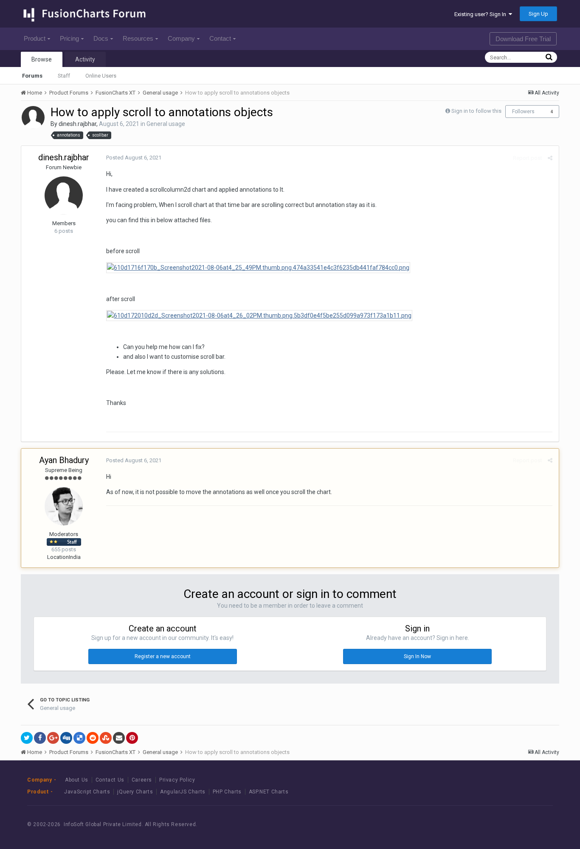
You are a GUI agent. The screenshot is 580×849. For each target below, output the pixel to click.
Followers (523, 112)
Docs (100, 38)
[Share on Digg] (66, 738)
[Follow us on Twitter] (516, 824)
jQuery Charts (135, 792)
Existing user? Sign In (481, 14)
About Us (76, 780)
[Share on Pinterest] (132, 738)
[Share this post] (550, 158)
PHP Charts (227, 792)
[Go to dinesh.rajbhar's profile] (33, 117)
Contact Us (110, 780)
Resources (138, 38)
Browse (41, 59)
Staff (64, 76)
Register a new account (163, 656)
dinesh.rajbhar (77, 123)
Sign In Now (417, 656)
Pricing (69, 38)
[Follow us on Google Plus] (535, 824)
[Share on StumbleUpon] (106, 738)
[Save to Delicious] (79, 738)
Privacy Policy (177, 780)
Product (34, 38)
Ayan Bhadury (64, 460)
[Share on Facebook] (40, 738)
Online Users (100, 76)
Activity (85, 59)
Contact (220, 38)
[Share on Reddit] (93, 738)
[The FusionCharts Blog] (478, 824)
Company (181, 38)
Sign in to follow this (476, 111)
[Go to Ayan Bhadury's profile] (64, 506)
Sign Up (538, 14)
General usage (165, 123)
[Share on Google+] (53, 738)
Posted (133, 157)
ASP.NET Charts (268, 792)
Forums (32, 76)
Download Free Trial (523, 38)
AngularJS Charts (183, 792)
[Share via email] (119, 738)
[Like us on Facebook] (497, 824)
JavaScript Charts (87, 792)
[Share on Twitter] (27, 738)
